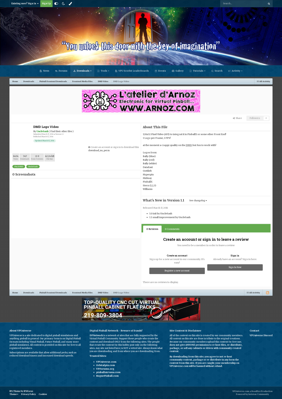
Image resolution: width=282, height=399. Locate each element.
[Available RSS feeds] (267, 293)
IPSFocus (28, 391)
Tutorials (197, 70)
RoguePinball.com (107, 375)
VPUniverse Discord (261, 335)
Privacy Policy (28, 394)
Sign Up (46, 3)
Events (162, 70)
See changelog (197, 200)
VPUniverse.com (106, 361)
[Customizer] (56, 3)
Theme (13, 394)
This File (256, 3)
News (46, 70)
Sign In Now (235, 267)
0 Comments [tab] (172, 229)
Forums (62, 70)
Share (238, 118)
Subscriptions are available (23, 352)
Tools (104, 70)
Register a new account (176, 270)
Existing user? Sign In (24, 3)
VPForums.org (105, 368)
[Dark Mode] (63, 3)
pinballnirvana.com (108, 372)
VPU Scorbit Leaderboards (133, 70)
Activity (235, 70)
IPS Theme (14, 391)
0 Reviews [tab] (152, 229)
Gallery (179, 70)
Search (218, 70)
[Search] (269, 3)
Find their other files (61, 131)
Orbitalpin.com (105, 365)
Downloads (82, 70)
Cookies (43, 394)
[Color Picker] (70, 3)
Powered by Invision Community (252, 394)
